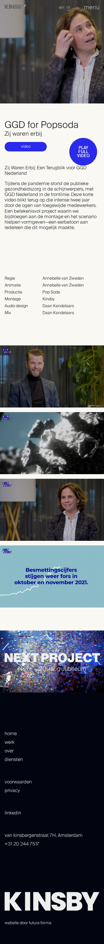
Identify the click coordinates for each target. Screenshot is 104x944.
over (9, 751)
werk (9, 742)
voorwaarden (18, 782)
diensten (14, 759)
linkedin (13, 813)
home (11, 734)
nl (68, 7)
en (61, 7)
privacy (12, 791)
